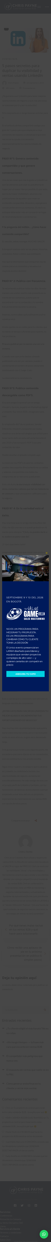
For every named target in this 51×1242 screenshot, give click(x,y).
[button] (44, 1234)
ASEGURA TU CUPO (25, 674)
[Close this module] (46, 553)
